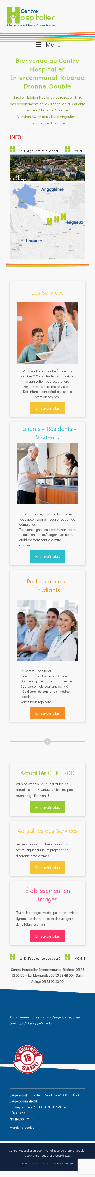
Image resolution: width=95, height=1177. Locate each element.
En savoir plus (47, 408)
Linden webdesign (62, 1163)
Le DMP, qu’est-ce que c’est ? (33, 150)
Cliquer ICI (47, 214)
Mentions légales (22, 1127)
